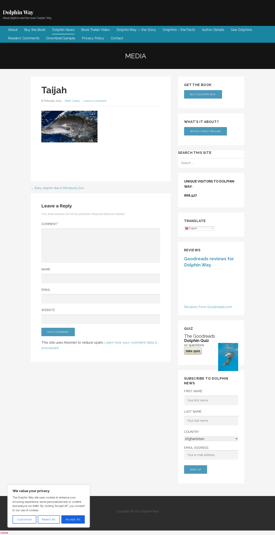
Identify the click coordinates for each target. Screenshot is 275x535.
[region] (48, 506)
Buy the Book (34, 30)
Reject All (49, 519)
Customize (24, 519)
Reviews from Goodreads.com (208, 307)
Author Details (213, 30)
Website (48, 310)
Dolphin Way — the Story (136, 30)
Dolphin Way (18, 12)
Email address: (196, 448)
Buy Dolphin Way (203, 94)
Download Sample (60, 38)
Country (191, 432)
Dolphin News (63, 30)
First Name (193, 391)
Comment (50, 224)
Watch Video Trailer (205, 131)
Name (45, 269)
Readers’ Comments (23, 38)
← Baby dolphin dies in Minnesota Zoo (57, 188)
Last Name (192, 411)
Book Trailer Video (95, 30)
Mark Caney (72, 100)
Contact (117, 38)
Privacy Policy (93, 38)
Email (46, 290)
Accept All (73, 519)
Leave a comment (94, 100)
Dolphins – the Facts (179, 30)
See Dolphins (241, 30)
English (192, 228)
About (13, 30)
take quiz (193, 351)
